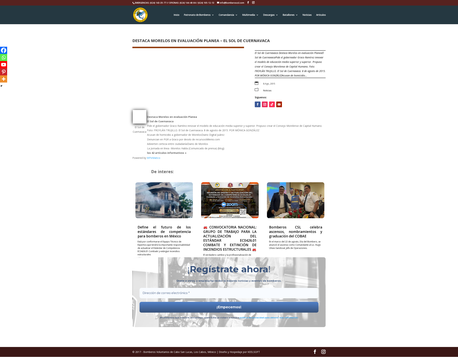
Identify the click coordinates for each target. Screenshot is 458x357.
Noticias (307, 15)
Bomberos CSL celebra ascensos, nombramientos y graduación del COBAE (295, 231)
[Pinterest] (3, 71)
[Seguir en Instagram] (265, 104)
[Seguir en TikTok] (272, 104)
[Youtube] (3, 64)
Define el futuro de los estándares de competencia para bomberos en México (164, 231)
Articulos (321, 15)
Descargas (268, 15)
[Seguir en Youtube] (279, 104)
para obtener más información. (281, 317)
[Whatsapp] (3, 57)
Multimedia (248, 15)
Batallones (288, 15)
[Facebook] (3, 50)
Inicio (176, 15)
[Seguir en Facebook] (257, 104)
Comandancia (226, 15)
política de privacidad (252, 317)
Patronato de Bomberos (197, 15)
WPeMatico (153, 158)
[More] (3, 79)
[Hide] (1, 86)
